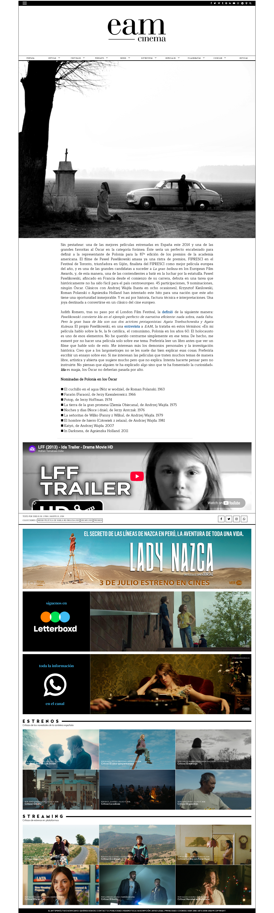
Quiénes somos (87, 911)
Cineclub (218, 58)
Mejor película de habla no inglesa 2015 (58, 520)
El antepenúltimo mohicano (73, 11)
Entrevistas (147, 58)
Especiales (170, 58)
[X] (229, 519)
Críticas (52, 58)
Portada (30, 58)
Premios (98, 520)
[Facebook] (221, 519)
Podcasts (99, 58)
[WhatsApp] (244, 519)
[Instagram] (236, 519)
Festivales (76, 58)
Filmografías (194, 58)
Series (123, 58)
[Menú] (25, 3)
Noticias (243, 58)
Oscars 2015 (86, 520)
